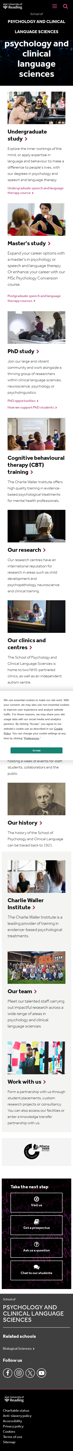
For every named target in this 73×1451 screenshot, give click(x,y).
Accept (36, 750)
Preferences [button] (31, 738)
